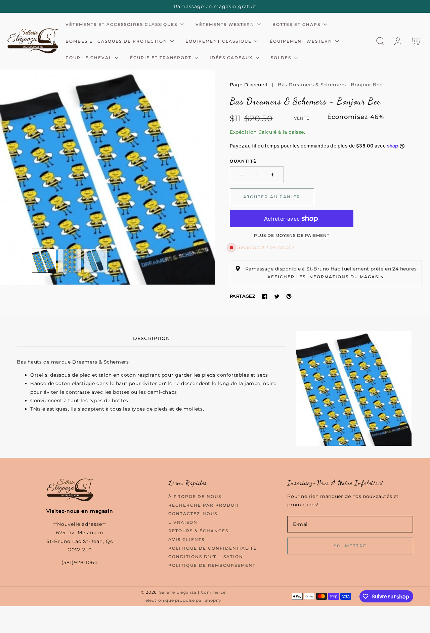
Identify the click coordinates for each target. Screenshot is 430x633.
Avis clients (186, 539)
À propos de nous (194, 496)
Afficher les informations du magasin (325, 276)
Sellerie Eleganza (178, 592)
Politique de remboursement (212, 565)
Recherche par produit (204, 505)
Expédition (243, 132)
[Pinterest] (289, 296)
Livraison (183, 522)
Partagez (242, 296)
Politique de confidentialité (212, 548)
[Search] (380, 41)
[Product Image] (107, 177)
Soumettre (350, 545)
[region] (215, 6)
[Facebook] (264, 296)
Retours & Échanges (198, 530)
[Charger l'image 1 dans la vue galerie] (44, 261)
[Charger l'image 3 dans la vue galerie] (95, 261)
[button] (380, 41)
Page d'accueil (248, 85)
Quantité (243, 161)
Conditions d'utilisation (205, 556)
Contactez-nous (192, 513)
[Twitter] (277, 296)
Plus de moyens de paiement (292, 235)
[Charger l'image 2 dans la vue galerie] (70, 261)
